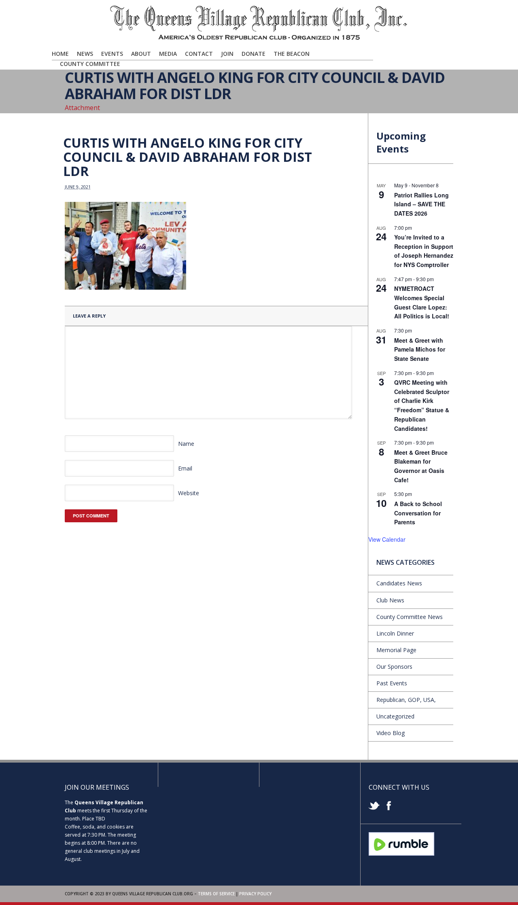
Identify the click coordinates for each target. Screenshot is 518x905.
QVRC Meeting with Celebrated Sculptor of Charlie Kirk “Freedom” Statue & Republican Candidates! (421, 405)
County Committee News (409, 617)
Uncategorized (395, 716)
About (141, 53)
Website (188, 493)
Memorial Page (396, 650)
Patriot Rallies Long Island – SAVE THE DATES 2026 (421, 204)
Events (112, 53)
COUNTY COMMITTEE (90, 64)
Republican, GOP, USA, (406, 700)
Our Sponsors (394, 666)
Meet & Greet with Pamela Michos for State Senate (419, 349)
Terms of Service (216, 894)
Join (227, 53)
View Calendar (386, 539)
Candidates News (399, 583)
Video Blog (390, 733)
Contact (199, 53)
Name (186, 443)
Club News (390, 600)
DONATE (253, 53)
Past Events (391, 683)
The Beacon (292, 53)
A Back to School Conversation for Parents (418, 513)
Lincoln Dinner (395, 633)
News (85, 53)
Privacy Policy (255, 894)
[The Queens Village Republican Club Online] (259, 39)
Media (168, 53)
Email (185, 468)
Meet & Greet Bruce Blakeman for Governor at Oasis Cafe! (421, 466)
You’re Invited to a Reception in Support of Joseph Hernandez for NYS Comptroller (423, 251)
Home (60, 53)
